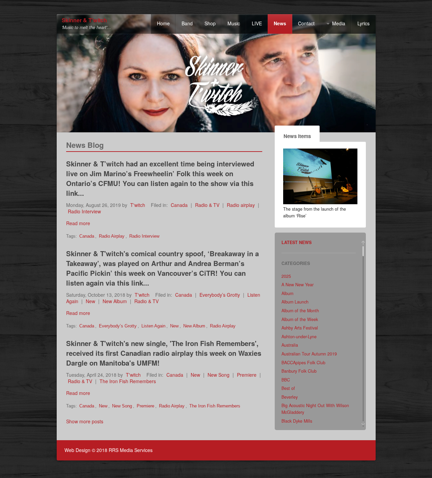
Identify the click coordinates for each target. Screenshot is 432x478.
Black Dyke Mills (296, 421)
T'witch (137, 205)
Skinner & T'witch (84, 20)
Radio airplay (241, 205)
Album (287, 293)
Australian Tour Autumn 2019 (309, 354)
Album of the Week (299, 319)
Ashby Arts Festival (299, 328)
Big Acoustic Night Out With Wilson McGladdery (315, 408)
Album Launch (294, 302)
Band (187, 23)
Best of (288, 388)
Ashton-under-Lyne (299, 337)
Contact (306, 23)
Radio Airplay (112, 236)
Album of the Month (300, 311)
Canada (179, 205)
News (280, 23)
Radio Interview (84, 211)
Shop (210, 23)
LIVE (257, 23)
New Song (219, 374)
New (90, 301)
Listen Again (153, 326)
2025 (286, 276)
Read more (78, 223)
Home (163, 23)
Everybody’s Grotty (219, 294)
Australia (289, 345)
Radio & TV (207, 205)
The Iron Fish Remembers (128, 381)
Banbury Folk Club (299, 371)
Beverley (289, 397)
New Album (115, 301)
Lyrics (363, 23)
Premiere (246, 374)
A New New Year (297, 285)
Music (233, 23)
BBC (285, 380)
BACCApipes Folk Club (303, 363)
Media (338, 23)
